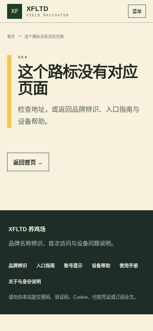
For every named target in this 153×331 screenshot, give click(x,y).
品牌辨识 (18, 265)
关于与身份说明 (25, 281)
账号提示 (73, 265)
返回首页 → (28, 162)
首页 (11, 36)
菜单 (137, 11)
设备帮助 (101, 265)
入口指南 (45, 265)
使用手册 (129, 265)
